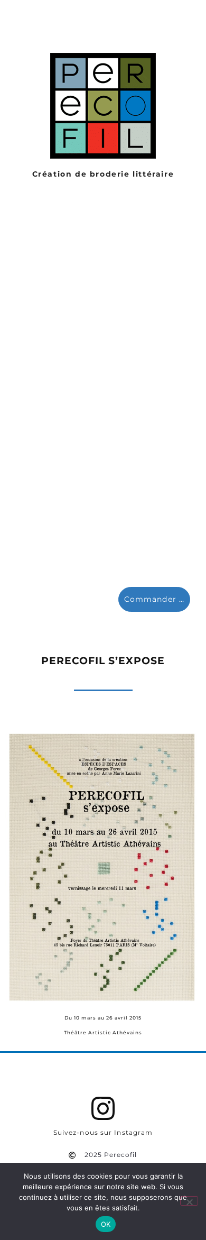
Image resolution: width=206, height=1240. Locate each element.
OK (106, 1224)
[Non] (189, 1201)
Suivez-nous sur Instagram (103, 1132)
